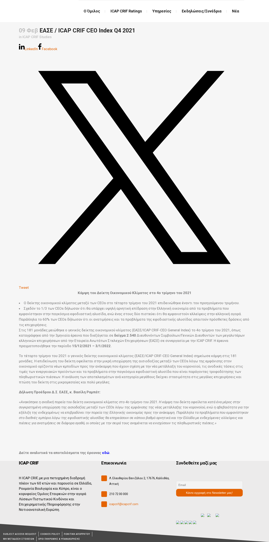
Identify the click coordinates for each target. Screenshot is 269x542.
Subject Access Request (19, 534)
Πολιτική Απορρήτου (77, 534)
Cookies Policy (50, 534)
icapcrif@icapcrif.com (123, 504)
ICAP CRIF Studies (37, 37)
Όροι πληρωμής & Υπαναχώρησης (59, 539)
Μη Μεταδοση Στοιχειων (18, 539)
